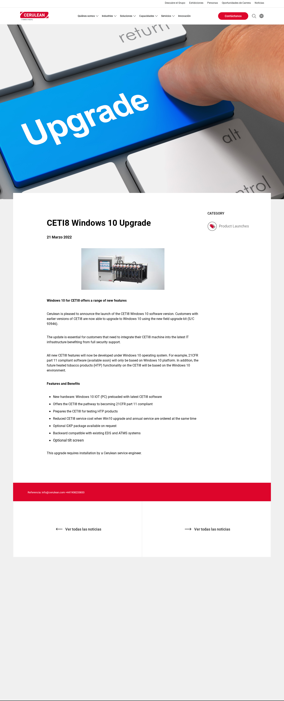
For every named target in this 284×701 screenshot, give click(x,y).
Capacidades (146, 16)
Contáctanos (233, 16)
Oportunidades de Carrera (236, 3)
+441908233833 (74, 492)
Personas (212, 3)
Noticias (259, 3)
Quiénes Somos (86, 16)
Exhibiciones (196, 3)
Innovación (184, 16)
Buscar (254, 16)
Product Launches (234, 226)
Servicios (166, 16)
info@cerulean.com (53, 492)
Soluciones (126, 16)
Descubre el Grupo (175, 3)
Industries (107, 16)
